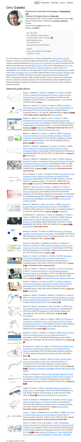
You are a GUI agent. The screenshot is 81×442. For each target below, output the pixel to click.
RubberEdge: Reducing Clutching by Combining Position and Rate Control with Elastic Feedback (48, 425)
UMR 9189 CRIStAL (34, 65)
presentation (46, 368)
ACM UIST (41, 68)
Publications (45, 3)
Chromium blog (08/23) (31, 199)
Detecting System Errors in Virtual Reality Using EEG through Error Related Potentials (47, 219)
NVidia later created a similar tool (62, 278)
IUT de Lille (68, 65)
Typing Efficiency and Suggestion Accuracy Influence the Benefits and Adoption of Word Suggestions (48, 176)
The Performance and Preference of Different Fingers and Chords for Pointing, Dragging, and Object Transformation (48, 321)
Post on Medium (56, 115)
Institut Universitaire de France (21, 73)
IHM (55, 68)
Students (70, 3)
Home (37, 3)
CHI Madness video (34, 368)
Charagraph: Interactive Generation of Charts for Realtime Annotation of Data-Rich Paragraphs (47, 136)
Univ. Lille (54, 16)
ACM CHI (33, 68)
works (11, 68)
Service (62, 3)
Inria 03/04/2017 (57, 368)
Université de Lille (60, 58)
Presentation (40, 128)
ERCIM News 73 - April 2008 (56, 432)
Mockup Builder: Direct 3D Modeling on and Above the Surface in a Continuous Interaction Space (48, 349)
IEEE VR (48, 68)
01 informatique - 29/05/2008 (61, 435)
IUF (71, 18)
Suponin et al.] (54, 130)
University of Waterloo (60, 21)
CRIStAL (36, 28)
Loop (39, 25)
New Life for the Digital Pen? (47, 395)
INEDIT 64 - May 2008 (36, 435)
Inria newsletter (45, 199)
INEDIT (47, 435)
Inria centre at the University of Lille (43, 63)
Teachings (54, 3)
